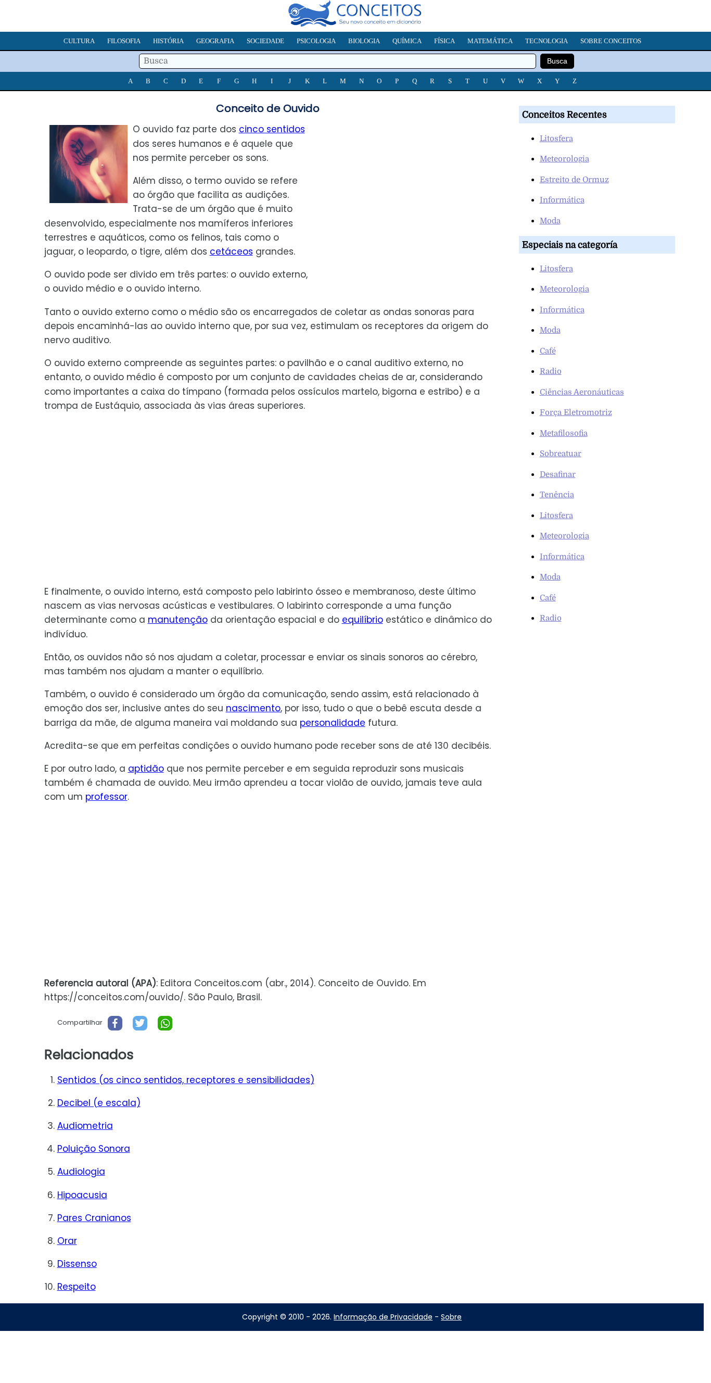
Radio (551, 371)
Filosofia (124, 41)
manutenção (178, 619)
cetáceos (231, 251)
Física (444, 41)
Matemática (490, 41)
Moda (550, 220)
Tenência (557, 494)
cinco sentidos (272, 129)
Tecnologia (546, 41)
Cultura (79, 41)
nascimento (253, 708)
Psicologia (316, 41)
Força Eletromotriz (576, 412)
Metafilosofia (564, 433)
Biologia (364, 41)
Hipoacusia (82, 1195)
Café (548, 351)
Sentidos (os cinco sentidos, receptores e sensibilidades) (185, 1080)
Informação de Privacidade (383, 1317)
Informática (562, 200)
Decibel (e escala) (99, 1103)
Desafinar (558, 474)
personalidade (332, 722)
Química (407, 41)
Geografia (215, 41)
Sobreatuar (560, 453)
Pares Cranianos (94, 1218)
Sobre (451, 1317)
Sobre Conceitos (610, 41)
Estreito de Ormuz (574, 179)
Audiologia (81, 1171)
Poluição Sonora (93, 1148)
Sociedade (265, 41)
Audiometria (85, 1126)
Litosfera (556, 138)
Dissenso (77, 1264)
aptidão (146, 768)
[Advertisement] (412, 195)
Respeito (76, 1286)
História (168, 41)
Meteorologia (564, 159)
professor (106, 796)
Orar (67, 1241)
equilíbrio (362, 619)
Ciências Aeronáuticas (582, 392)
